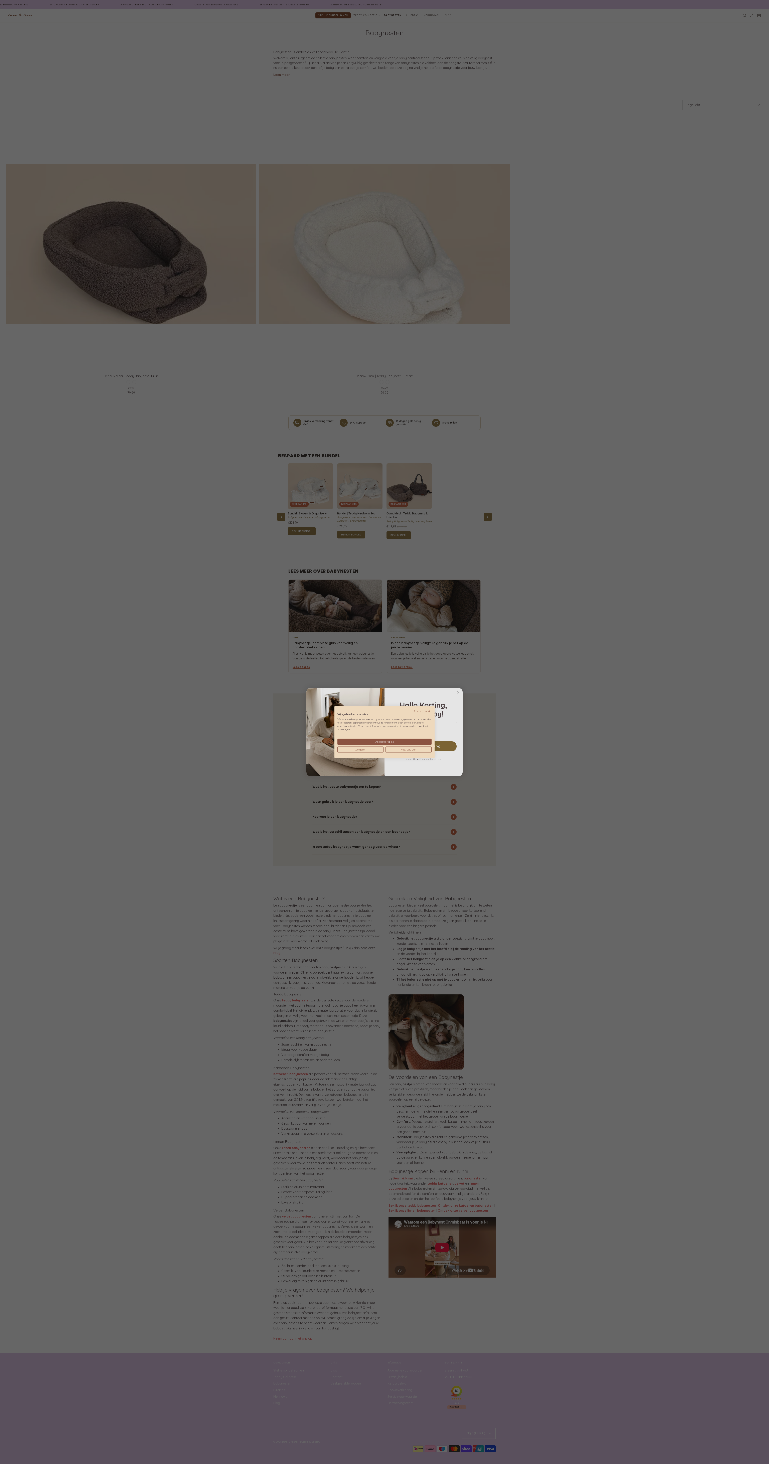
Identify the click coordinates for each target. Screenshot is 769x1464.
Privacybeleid (423, 711)
